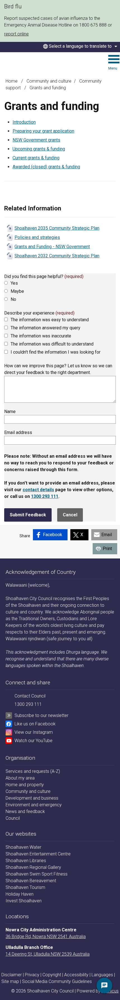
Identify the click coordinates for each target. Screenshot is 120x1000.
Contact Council (30, 696)
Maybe (17, 291)
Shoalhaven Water (23, 847)
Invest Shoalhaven (24, 900)
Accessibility (76, 974)
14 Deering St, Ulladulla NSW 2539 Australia (48, 954)
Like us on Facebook (35, 723)
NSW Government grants (36, 140)
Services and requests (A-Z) (33, 771)
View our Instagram (34, 732)
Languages (102, 974)
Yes (14, 283)
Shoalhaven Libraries (26, 860)
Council (13, 818)
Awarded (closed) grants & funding (46, 166)
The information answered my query (45, 327)
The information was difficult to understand (52, 344)
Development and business (32, 798)
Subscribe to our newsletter (41, 715)
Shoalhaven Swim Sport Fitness (37, 874)
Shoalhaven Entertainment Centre (38, 854)
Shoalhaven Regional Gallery (33, 867)
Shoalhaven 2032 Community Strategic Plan (57, 255)
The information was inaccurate (41, 336)
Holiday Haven (19, 894)
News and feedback (25, 811)
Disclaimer (11, 974)
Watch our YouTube (33, 740)
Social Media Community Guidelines (57, 981)
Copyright (51, 974)
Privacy (32, 974)
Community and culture (49, 81)
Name (10, 411)
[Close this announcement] (113, 6)
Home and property (25, 784)
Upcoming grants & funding (39, 149)
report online (16, 34)
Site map (10, 981)
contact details (38, 489)
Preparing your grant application (43, 131)
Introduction (24, 122)
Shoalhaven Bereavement (31, 880)
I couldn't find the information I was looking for (55, 352)
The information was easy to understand (50, 319)
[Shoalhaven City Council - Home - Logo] (25, 63)
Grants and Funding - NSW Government (52, 246)
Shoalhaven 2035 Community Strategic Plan (57, 228)
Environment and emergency (34, 804)
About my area (20, 778)
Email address (18, 432)
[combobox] (79, 46)
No (13, 299)
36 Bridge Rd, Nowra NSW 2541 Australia (46, 936)
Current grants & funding (36, 157)
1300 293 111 (44, 496)
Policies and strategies (37, 237)
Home (12, 81)
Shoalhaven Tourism (25, 887)
